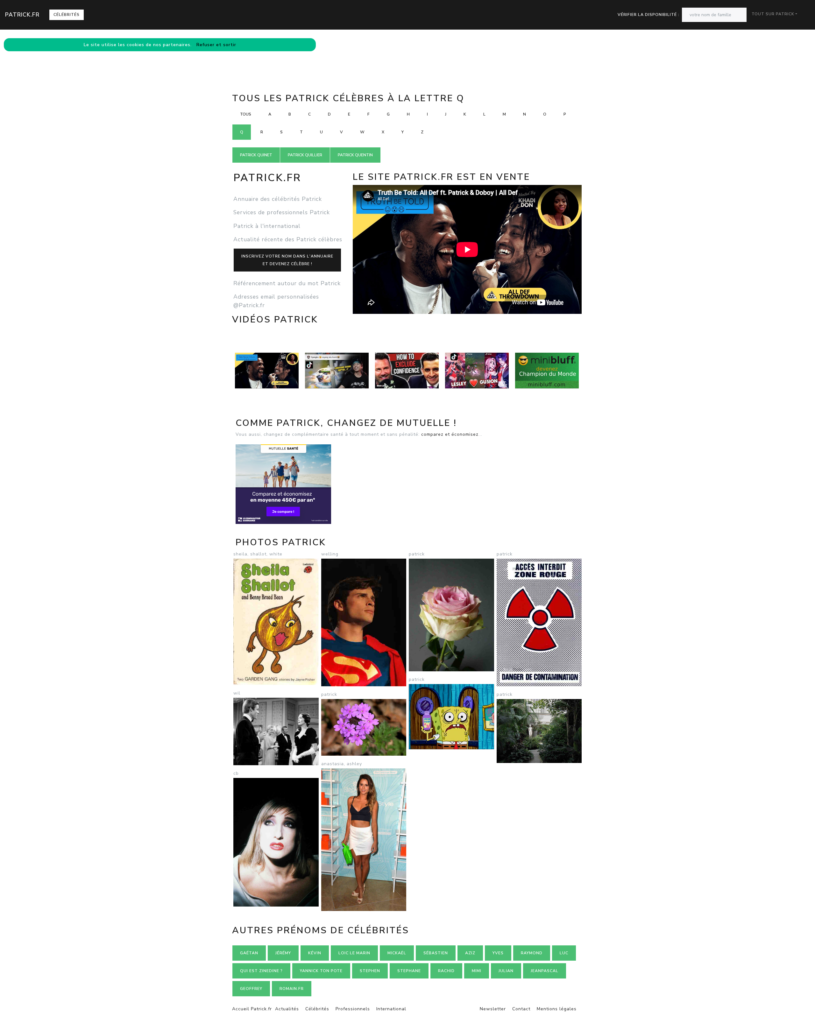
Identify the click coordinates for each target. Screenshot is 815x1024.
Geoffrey (251, 988)
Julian (506, 970)
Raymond (531, 953)
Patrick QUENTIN (355, 155)
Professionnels (353, 1009)
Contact (521, 1009)
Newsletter (493, 1009)
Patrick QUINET (256, 155)
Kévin (314, 953)
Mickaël (396, 953)
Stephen (370, 970)
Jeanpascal (544, 970)
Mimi (476, 970)
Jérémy (283, 953)
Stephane (409, 970)
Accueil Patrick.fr (252, 1009)
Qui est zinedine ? (261, 970)
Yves (498, 953)
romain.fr (292, 988)
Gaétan (249, 953)
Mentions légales (557, 1009)
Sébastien (435, 953)
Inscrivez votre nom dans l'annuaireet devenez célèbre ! (287, 260)
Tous (245, 114)
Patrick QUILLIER (305, 155)
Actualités (287, 1009)
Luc (564, 953)
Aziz (470, 953)
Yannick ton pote (321, 970)
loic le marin (354, 953)
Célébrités (66, 14)
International (391, 1009)
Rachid (446, 970)
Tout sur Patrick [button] (773, 14)
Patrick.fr (22, 14)
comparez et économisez (449, 434)
